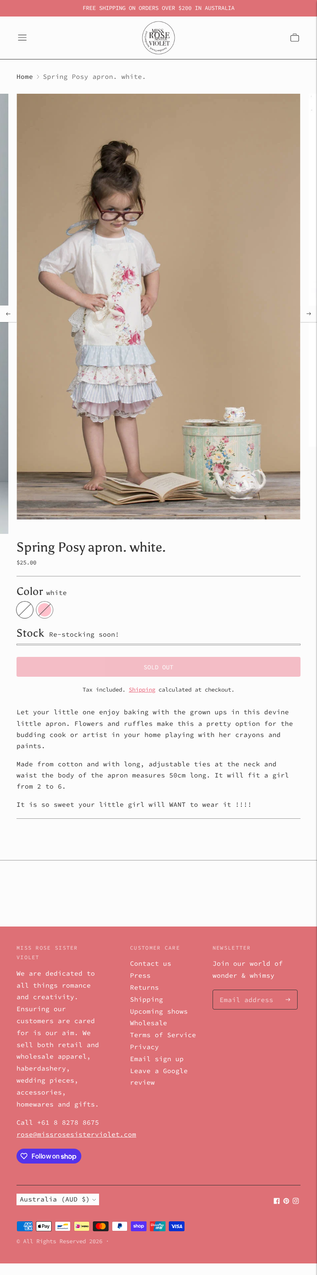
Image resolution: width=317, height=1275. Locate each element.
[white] (25, 610)
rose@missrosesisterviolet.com (76, 1134)
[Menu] (22, 37)
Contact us (150, 963)
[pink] (44, 610)
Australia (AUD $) (55, 1199)
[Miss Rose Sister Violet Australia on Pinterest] (286, 1201)
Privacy (144, 1047)
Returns (144, 987)
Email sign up (157, 1059)
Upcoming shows (159, 1011)
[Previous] (8, 314)
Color (30, 591)
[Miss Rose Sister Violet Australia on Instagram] (296, 1201)
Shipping (142, 689)
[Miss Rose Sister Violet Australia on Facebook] (277, 1201)
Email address (242, 990)
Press (140, 975)
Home (25, 76)
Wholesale (148, 1023)
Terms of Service (163, 1035)
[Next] (308, 314)
